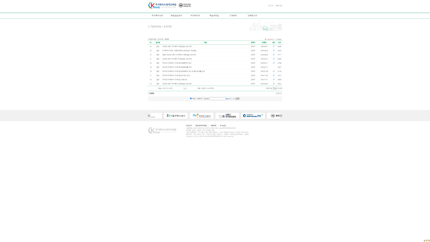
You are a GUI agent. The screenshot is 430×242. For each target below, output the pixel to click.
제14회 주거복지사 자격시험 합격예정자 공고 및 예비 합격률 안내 (183, 71)
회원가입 (279, 6)
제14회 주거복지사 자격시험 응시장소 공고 (176, 75)
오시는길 (223, 125)
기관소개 (188, 125)
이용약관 (213, 125)
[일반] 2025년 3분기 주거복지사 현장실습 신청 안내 (179, 55)
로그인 (270, 6)
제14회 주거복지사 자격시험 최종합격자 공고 (176, 63)
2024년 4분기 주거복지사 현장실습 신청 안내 (177, 84)
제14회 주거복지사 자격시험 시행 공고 (174, 80)
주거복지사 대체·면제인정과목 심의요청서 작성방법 (179, 51)
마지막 (211, 88)
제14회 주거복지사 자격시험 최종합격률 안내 (176, 67)
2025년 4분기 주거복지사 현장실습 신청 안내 (177, 46)
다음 (198, 88)
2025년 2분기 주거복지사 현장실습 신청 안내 (177, 59)
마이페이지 (195, 15)
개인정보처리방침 (201, 125)
